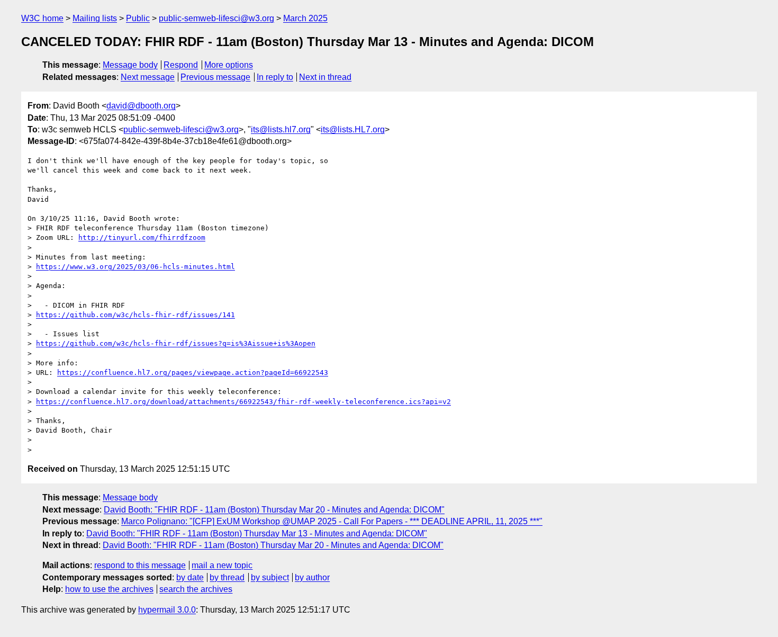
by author (312, 577)
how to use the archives (109, 589)
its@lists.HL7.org (353, 129)
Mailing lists (95, 18)
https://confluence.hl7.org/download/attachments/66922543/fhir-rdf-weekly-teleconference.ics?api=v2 (243, 402)
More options (228, 64)
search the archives (195, 589)
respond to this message (140, 565)
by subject (270, 577)
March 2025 (305, 18)
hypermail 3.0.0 (167, 609)
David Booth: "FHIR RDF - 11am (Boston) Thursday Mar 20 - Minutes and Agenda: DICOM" (274, 509)
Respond (181, 64)
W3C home (42, 18)
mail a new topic (222, 565)
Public (138, 18)
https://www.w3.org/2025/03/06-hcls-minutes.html (135, 267)
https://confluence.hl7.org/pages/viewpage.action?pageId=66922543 (192, 372)
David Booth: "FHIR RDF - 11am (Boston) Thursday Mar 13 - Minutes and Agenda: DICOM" (256, 533)
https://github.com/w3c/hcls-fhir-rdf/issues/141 (135, 315)
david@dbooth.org (141, 105)
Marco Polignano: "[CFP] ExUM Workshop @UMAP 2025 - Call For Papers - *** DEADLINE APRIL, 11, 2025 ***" (331, 521)
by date (190, 577)
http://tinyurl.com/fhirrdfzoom (141, 237)
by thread (227, 577)
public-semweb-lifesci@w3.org (216, 18)
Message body (130, 64)
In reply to (275, 77)
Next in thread (325, 77)
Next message (148, 77)
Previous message (215, 77)
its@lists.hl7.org (281, 129)
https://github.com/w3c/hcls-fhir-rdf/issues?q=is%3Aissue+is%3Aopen (175, 343)
